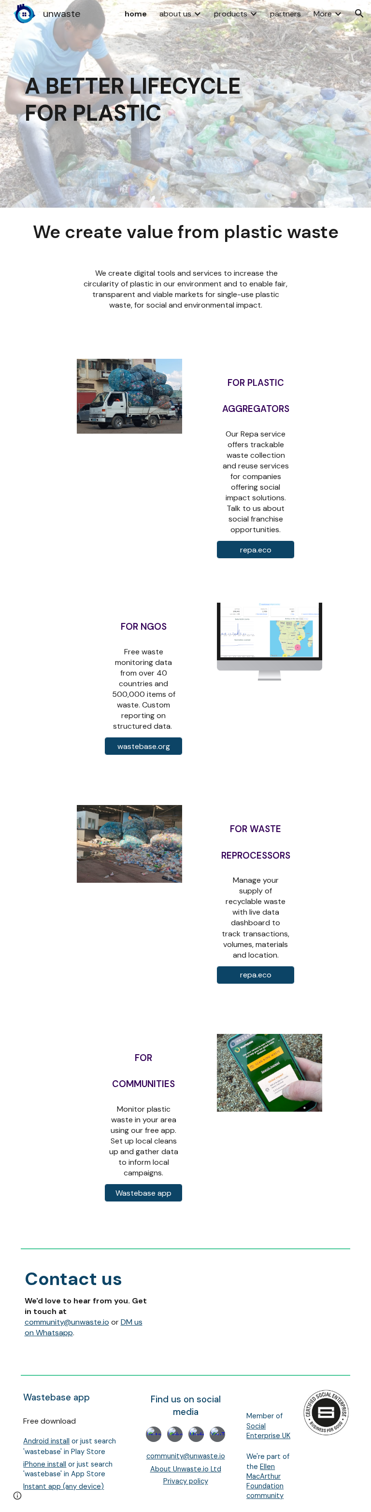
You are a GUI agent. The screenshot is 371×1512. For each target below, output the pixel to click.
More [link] (323, 14)
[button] (359, 13)
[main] (144, 104)
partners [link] (285, 14)
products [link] (230, 14)
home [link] (136, 14)
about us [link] (175, 14)
